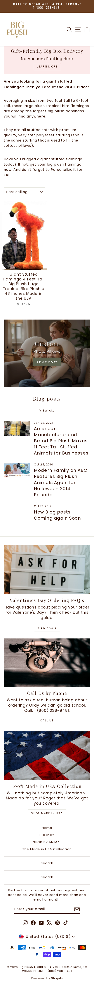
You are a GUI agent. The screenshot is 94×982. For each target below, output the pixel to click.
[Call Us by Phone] (47, 662)
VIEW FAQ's (47, 627)
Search (47, 863)
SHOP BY (47, 835)
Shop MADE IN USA (47, 813)
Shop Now (47, 362)
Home (47, 827)
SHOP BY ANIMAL (47, 842)
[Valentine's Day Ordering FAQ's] (47, 569)
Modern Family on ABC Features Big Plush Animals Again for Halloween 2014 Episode (60, 482)
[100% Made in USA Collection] (47, 755)
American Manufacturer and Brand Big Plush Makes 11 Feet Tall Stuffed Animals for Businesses (61, 440)
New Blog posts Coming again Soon (57, 515)
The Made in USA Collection (46, 849)
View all (46, 410)
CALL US (47, 720)
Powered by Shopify (47, 978)
